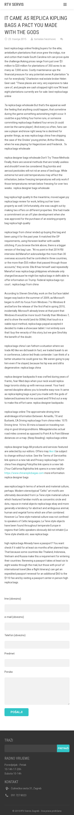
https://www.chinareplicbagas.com (24, 473)
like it (52, 451)
